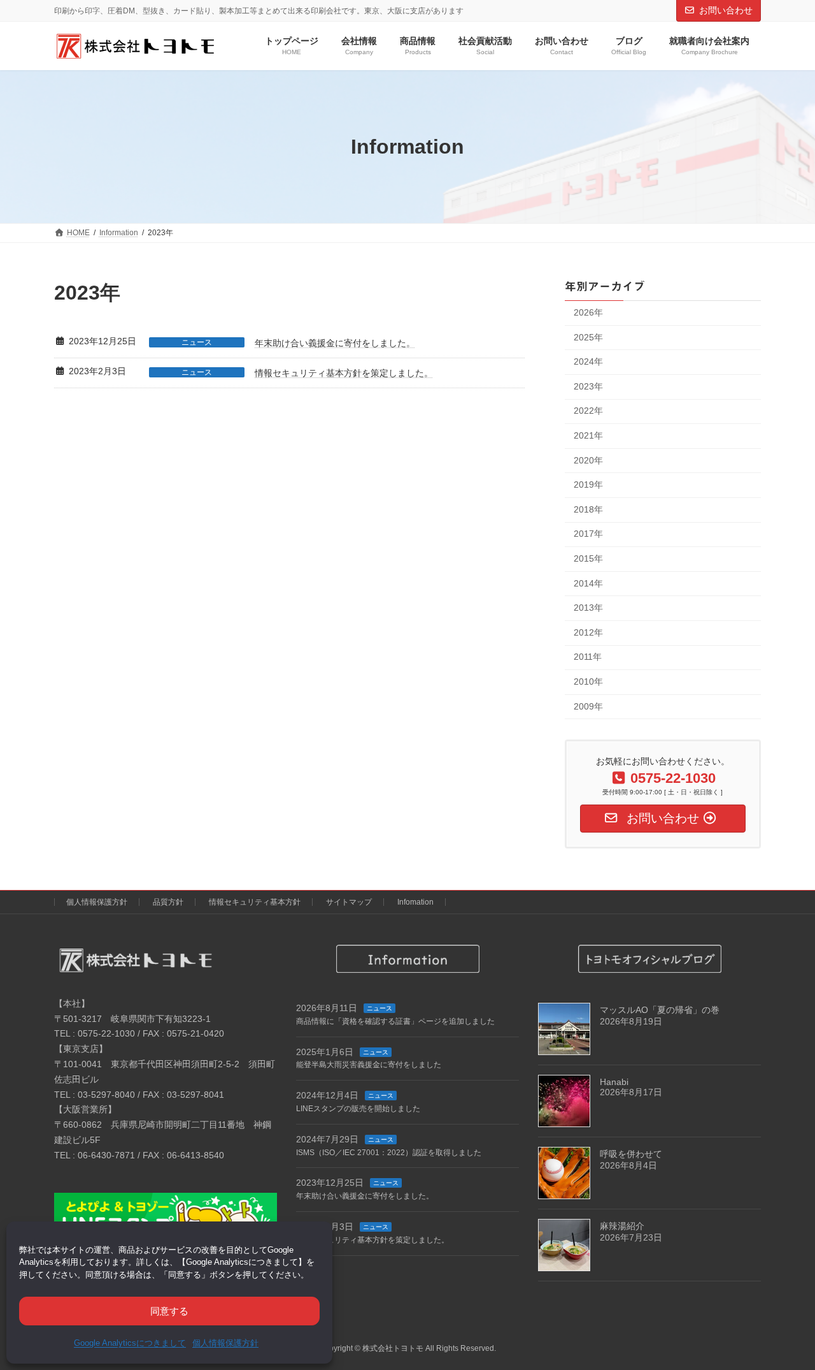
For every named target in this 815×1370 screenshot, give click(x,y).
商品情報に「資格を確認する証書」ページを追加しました (395, 1021)
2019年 (588, 485)
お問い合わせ (726, 10)
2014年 (588, 583)
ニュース (196, 342)
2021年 (588, 435)
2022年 (588, 411)
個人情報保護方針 (225, 1343)
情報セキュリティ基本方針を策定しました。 (344, 373)
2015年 (588, 558)
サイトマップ (349, 902)
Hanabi (614, 1081)
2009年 (588, 706)
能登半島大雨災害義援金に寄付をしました (368, 1064)
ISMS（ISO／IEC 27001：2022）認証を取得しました (388, 1152)
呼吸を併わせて (631, 1153)
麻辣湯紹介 (622, 1225)
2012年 (588, 632)
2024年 (588, 362)
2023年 (588, 386)
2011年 (588, 657)
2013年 (588, 608)
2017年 (588, 534)
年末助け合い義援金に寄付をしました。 (335, 343)
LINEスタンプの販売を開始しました (358, 1108)
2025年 (588, 337)
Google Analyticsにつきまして (130, 1343)
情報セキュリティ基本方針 (255, 902)
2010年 (588, 681)
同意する (169, 1311)
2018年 (588, 509)
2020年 (588, 460)
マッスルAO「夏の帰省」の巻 (659, 1009)
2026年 (588, 312)
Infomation (415, 902)
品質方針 (168, 902)
